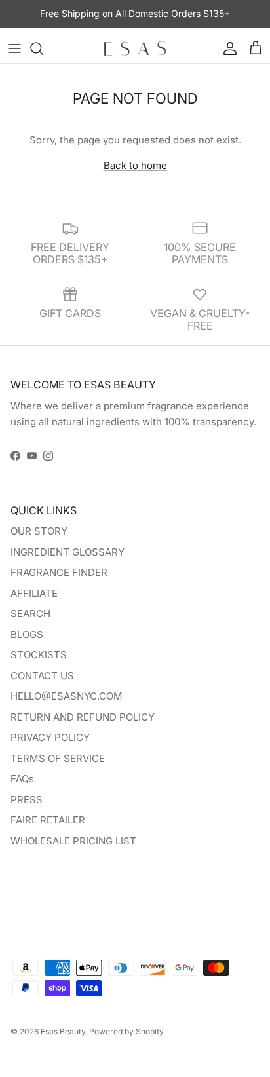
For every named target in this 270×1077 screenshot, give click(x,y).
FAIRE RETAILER (47, 820)
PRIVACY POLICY (50, 737)
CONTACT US (42, 676)
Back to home (135, 165)
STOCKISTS (38, 655)
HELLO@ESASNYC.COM (66, 696)
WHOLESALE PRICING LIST (73, 841)
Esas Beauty (63, 1031)
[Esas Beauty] (135, 48)
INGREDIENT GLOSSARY (67, 552)
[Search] (43, 48)
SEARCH (30, 613)
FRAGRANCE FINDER (58, 572)
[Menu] (14, 48)
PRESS (26, 799)
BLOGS (26, 634)
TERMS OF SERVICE (57, 758)
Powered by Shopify (126, 1031)
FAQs (22, 778)
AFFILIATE (34, 593)
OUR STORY (39, 531)
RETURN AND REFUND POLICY (82, 717)
